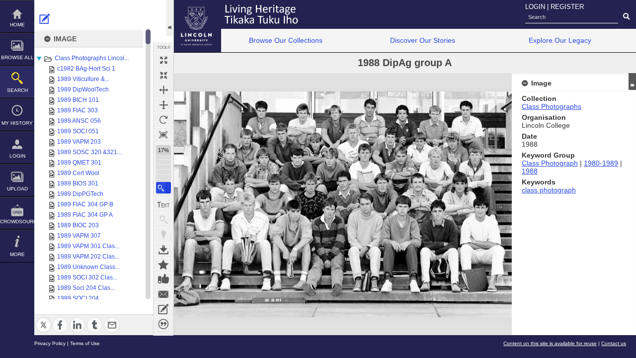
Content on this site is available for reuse (550, 343)
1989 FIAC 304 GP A (85, 214)
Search (17, 90)
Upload (17, 188)
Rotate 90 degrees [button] (163, 119)
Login (17, 156)
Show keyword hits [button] (163, 219)
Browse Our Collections (285, 40)
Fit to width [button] (163, 90)
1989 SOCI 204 (78, 298)
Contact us (613, 343)
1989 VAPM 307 (79, 235)
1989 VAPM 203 (79, 141)
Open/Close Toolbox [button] (169, 18)
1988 (530, 171)
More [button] (17, 254)
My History (17, 123)
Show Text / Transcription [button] (163, 204)
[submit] (626, 16)
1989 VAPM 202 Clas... (88, 256)
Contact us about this (163, 294)
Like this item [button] (163, 279)
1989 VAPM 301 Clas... (88, 246)
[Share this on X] (43, 319)
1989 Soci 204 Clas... (86, 287)
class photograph (549, 190)
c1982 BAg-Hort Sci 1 (86, 68)
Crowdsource (17, 221)
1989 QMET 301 (79, 162)
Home (17, 24)
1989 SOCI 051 (78, 131)
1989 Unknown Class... (88, 267)
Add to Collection (163, 264)
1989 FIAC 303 (77, 110)
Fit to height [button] (163, 104)
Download (163, 249)
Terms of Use (85, 343)
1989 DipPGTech (80, 193)
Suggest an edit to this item (44, 18)
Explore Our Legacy (560, 40)
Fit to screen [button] (163, 75)
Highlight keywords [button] (163, 234)
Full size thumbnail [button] (163, 60)
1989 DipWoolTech (83, 89)
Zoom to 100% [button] (163, 134)
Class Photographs (551, 106)
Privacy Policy (50, 343)
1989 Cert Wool (78, 173)
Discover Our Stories (422, 40)
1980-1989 (601, 163)
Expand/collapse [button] (632, 81)
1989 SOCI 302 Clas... (87, 277)
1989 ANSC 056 (79, 120)
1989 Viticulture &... (83, 79)
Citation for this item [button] (163, 324)
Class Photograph (550, 163)
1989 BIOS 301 (77, 183)
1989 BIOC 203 (78, 225)
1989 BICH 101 (78, 99)
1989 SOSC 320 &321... (89, 152)
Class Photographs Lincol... (92, 58)
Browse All (17, 57)
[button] (163, 187)
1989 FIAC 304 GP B (85, 204)
